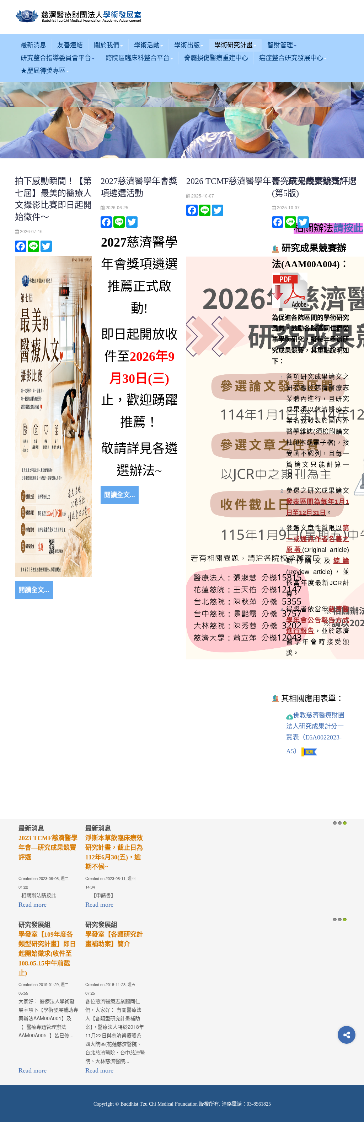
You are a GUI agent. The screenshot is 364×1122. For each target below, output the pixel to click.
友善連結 (70, 45)
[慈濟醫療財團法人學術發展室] (79, 17)
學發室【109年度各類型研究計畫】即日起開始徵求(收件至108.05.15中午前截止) (47, 953)
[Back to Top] (346, 1063)
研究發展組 (34, 924)
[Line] (33, 245)
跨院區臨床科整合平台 (138, 58)
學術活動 (147, 45)
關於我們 (106, 45)
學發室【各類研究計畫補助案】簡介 (114, 939)
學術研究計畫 (233, 45)
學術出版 (187, 45)
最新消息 (33, 45)
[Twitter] (46, 245)
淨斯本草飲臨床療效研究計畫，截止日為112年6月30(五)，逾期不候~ (114, 852)
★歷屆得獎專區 (43, 70)
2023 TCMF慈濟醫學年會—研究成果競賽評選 (47, 847)
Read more (32, 904)
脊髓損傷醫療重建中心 (216, 58)
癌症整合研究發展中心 (291, 58)
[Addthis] (346, 1035)
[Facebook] (20, 245)
